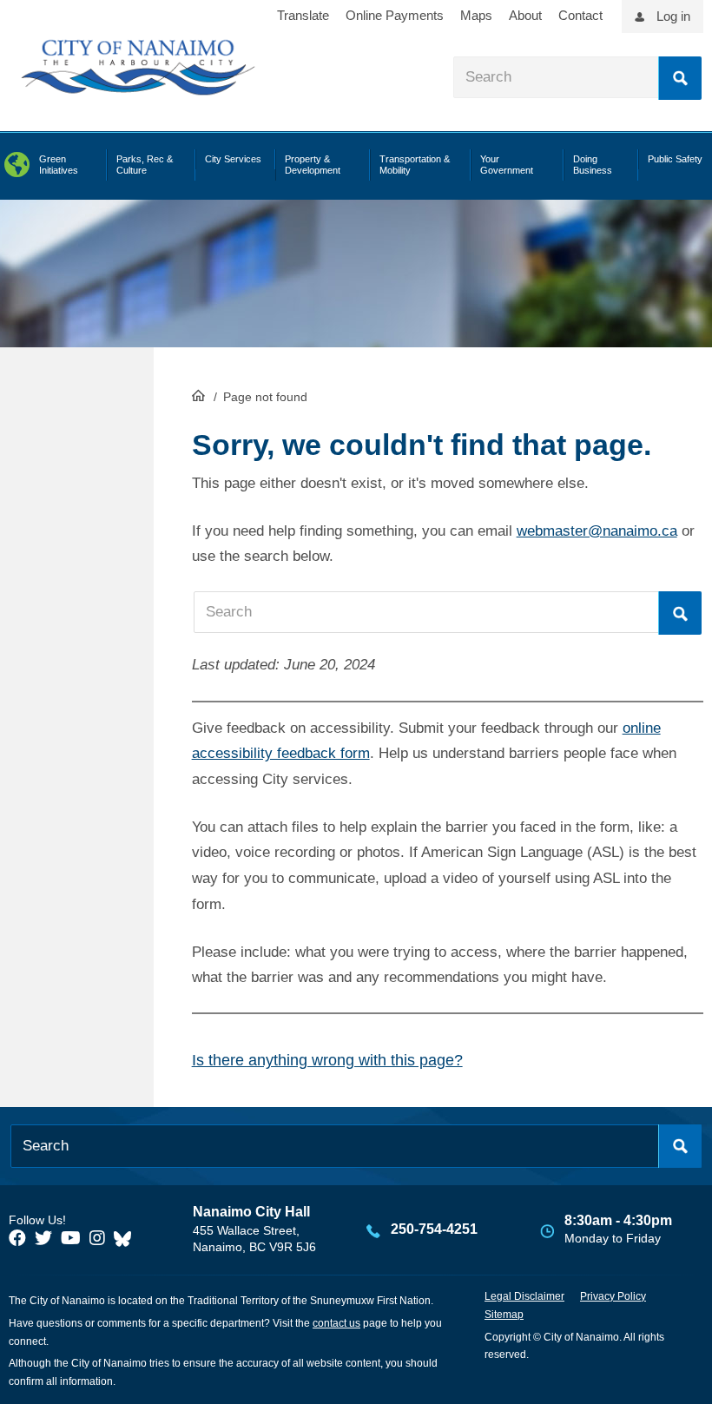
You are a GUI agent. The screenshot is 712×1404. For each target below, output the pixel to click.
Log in (673, 16)
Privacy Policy (613, 1296)
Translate (303, 15)
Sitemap (504, 1314)
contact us (336, 1323)
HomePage (198, 395)
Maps (476, 15)
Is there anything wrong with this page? (327, 1060)
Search (680, 78)
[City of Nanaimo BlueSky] (127, 1238)
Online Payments (395, 15)
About (525, 15)
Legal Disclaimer (524, 1296)
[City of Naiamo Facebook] (17, 1238)
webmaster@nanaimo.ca (597, 531)
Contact (580, 15)
